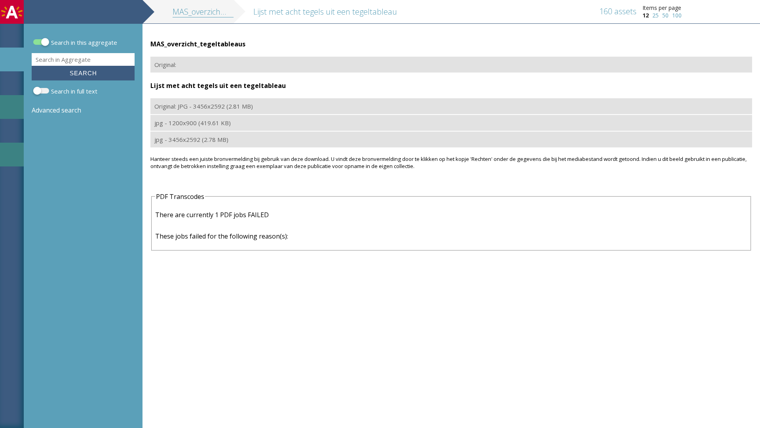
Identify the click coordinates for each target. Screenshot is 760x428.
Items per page (661, 7)
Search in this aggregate (84, 42)
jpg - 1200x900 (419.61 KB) (192, 123)
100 (677, 15)
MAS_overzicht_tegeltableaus (224, 11)
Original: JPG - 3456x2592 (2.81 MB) (203, 106)
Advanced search (56, 110)
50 (665, 15)
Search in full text (74, 91)
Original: (165, 65)
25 (655, 15)
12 (645, 15)
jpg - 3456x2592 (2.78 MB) (191, 139)
